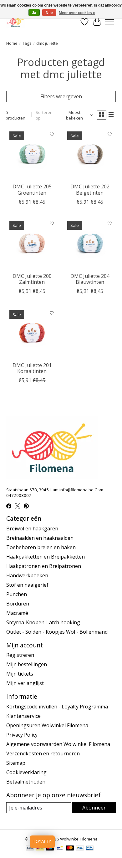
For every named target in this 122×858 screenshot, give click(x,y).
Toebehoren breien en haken (41, 547)
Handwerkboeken (27, 575)
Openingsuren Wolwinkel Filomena (47, 725)
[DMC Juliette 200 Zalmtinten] (32, 243)
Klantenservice (23, 715)
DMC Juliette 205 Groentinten (32, 189)
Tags (27, 43)
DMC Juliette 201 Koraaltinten (32, 368)
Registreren (20, 654)
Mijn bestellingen (26, 664)
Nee (49, 13)
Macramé (17, 613)
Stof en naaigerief (27, 584)
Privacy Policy (22, 734)
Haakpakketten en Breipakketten (45, 556)
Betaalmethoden (25, 781)
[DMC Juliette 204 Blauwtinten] (90, 243)
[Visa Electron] (90, 848)
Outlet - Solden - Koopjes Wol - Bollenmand (57, 631)
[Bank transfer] (30, 848)
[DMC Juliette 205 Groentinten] (32, 154)
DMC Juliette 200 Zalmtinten (32, 279)
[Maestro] (50, 848)
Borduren (17, 603)
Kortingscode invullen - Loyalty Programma (57, 706)
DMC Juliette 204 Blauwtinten (89, 279)
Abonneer (94, 807)
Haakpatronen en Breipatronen (43, 566)
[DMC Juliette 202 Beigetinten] (90, 154)
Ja (34, 13)
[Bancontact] (60, 848)
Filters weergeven (61, 96)
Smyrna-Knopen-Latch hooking (43, 622)
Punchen (16, 594)
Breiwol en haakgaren (32, 528)
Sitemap (15, 762)
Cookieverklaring (26, 772)
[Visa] (80, 848)
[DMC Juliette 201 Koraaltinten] (32, 333)
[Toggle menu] (109, 22)
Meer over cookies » (77, 13)
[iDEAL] (40, 848)
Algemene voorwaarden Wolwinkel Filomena (58, 744)
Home (12, 43)
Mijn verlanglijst (25, 683)
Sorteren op (44, 115)
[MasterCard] (70, 848)
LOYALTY (42, 841)
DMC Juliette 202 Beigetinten (89, 189)
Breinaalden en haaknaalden (40, 537)
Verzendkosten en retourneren (43, 753)
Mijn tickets (19, 673)
